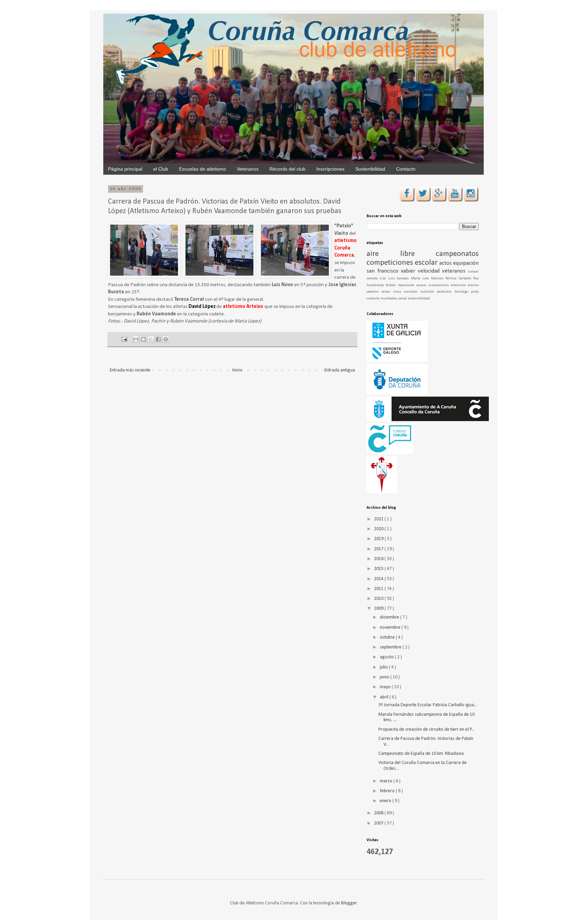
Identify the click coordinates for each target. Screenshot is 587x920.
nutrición (428, 292)
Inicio (237, 370)
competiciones (391, 263)
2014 (379, 578)
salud (403, 298)
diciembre (390, 617)
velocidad (430, 271)
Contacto (405, 169)
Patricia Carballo (459, 278)
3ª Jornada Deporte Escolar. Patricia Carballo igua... (427, 705)
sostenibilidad (419, 298)
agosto (387, 657)
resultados (389, 298)
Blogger (349, 903)
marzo (386, 781)
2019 (379, 538)
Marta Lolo (421, 278)
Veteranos (248, 169)
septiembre (391, 647)
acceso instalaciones (433, 285)
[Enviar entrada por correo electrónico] (123, 339)
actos (446, 263)
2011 (379, 588)
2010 (379, 598)
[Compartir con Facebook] (158, 339)
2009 (379, 608)
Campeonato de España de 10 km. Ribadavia (421, 753)
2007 (379, 823)
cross (398, 292)
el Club (160, 169)
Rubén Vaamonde (401, 285)
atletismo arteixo (465, 285)
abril (384, 697)
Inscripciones (330, 169)
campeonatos (457, 254)
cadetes (374, 292)
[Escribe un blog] (143, 339)
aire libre (401, 254)
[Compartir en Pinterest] (165, 339)
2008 (379, 813)
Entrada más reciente (130, 370)
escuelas (412, 292)
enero (386, 800)
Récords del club (287, 169)
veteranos (455, 271)
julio (384, 667)
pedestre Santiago (454, 292)
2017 (379, 549)
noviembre (391, 627)
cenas (387, 292)
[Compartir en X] (150, 339)
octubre (388, 637)
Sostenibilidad (370, 169)
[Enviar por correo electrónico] (135, 339)
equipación (466, 263)
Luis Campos (399, 278)
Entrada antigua (339, 370)
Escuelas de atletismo (202, 169)
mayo (386, 687)
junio (385, 677)
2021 (379, 519)
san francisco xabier (392, 271)
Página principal (125, 169)
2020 (379, 529)
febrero (388, 791)
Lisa (384, 278)
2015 (379, 568)
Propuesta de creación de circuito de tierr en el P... (426, 729)
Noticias (438, 278)
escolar (427, 263)
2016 (379, 558)
